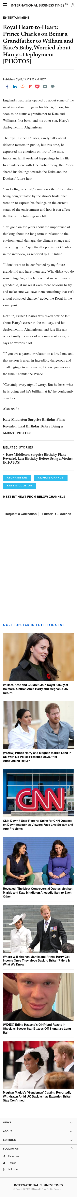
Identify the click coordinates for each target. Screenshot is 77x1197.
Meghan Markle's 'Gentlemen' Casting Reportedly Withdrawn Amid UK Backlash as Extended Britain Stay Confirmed (37, 1096)
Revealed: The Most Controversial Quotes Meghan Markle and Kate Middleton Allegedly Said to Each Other (37, 892)
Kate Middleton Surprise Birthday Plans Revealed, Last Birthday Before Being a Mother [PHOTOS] (38, 459)
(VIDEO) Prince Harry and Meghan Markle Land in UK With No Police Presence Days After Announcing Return (37, 756)
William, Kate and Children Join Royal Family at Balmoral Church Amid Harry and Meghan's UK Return (35, 688)
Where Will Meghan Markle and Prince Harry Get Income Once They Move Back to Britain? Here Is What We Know (36, 960)
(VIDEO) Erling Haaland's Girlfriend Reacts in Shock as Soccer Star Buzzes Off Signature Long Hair (37, 1028)
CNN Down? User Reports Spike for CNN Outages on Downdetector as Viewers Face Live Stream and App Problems (38, 824)
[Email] (45, 86)
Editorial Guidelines (56, 514)
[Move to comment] (52, 86)
